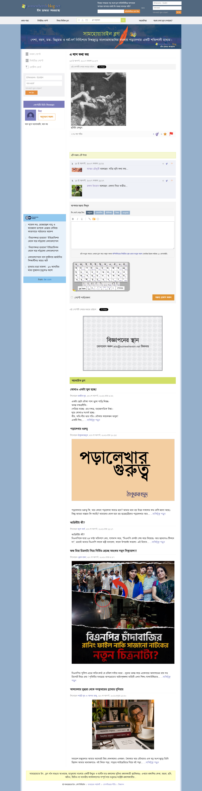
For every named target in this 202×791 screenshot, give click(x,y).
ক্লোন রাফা (82, 557)
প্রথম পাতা (25, 20)
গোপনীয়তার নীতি (109, 784)
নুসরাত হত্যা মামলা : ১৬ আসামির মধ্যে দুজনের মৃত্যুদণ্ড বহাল (43, 268)
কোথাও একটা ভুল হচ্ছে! (83, 389)
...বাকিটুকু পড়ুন (92, 419)
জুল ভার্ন (81, 529)
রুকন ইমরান (93, 185)
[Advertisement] (44, 170)
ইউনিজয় (109, 213)
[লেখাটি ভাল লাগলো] (157, 134)
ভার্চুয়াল (89, 213)
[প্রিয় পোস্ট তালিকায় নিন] (165, 134)
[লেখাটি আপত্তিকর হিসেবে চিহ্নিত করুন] (171, 134)
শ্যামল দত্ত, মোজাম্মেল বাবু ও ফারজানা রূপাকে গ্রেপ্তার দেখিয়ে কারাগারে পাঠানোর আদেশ (43, 228)
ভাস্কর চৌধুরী (93, 168)
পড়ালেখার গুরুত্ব (79, 429)
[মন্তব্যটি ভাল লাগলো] (167, 164)
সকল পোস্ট (35, 54)
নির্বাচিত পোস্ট (43, 20)
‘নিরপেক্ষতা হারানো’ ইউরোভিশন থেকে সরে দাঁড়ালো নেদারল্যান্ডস (43, 239)
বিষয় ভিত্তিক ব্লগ (63, 20)
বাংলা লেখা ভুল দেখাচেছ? (162, 20)
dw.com (47, 279)
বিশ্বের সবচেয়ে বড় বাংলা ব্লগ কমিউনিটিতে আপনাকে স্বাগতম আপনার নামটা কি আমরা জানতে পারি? (116, 5)
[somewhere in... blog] (41, 8)
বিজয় (117, 213)
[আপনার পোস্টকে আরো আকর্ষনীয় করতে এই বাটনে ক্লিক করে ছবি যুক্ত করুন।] (94, 218)
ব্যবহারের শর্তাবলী (94, 784)
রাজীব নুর (82, 396)
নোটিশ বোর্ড (35, 67)
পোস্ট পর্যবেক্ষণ (82, 297)
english (125, 213)
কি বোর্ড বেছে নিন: (78, 212)
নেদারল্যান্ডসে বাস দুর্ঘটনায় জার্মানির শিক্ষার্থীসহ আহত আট (45, 259)
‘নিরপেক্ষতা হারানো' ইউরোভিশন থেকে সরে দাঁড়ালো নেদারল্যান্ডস (43, 249)
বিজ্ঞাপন (121, 784)
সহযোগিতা (143, 20)
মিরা (40, 111)
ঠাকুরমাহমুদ (83, 435)
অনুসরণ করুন (46, 116)
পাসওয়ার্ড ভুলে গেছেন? (160, 12)
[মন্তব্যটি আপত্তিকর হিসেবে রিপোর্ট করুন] (172, 164)
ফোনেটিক (99, 213)
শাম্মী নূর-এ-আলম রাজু (87, 695)
